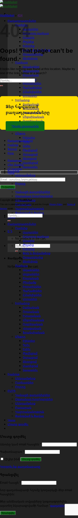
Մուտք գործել (31, 459)
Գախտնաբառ (12, 452)
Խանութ (13, 145)
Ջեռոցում (30, 158)
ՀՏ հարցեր (15, 169)
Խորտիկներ (32, 83)
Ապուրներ (30, 29)
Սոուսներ (30, 96)
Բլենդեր (29, 137)
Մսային (28, 240)
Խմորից (29, 46)
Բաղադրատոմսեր (20, 140)
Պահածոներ (32, 87)
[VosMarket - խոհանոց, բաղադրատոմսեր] (8, 4)
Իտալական (32, 316)
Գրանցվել (8, 513)
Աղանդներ (31, 270)
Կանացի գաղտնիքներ (32, 192)
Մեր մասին (15, 164)
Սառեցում (30, 162)
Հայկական (31, 307)
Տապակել (30, 167)
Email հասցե (10, 482)
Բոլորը (20, 183)
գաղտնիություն (61, 505)
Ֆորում (12, 149)
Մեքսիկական (33, 117)
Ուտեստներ (24, 382)
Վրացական (32, 328)
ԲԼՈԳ (12, 391)
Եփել (26, 146)
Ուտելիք (21, 228)
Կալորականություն (29, 208)
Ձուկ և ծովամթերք (37, 253)
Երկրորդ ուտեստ (36, 33)
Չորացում (30, 154)
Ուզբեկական (33, 121)
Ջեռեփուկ (30, 58)
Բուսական (31, 278)
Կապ (11, 173)
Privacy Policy (55, 204)
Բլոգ (11, 153)
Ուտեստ (21, 62)
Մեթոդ (20, 133)
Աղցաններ (31, 274)
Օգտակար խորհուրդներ (34, 196)
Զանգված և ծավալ (29, 213)
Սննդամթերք (25, 175)
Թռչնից (28, 245)
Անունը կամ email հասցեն (20, 444)
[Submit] (16, 251)
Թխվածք (29, 282)
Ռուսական (31, 311)
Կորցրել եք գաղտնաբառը (20, 466)
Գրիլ (26, 345)
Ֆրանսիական (34, 332)
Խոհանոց (22, 100)
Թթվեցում (30, 150)
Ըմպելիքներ (32, 92)
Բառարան (15, 160)
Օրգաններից (33, 257)
